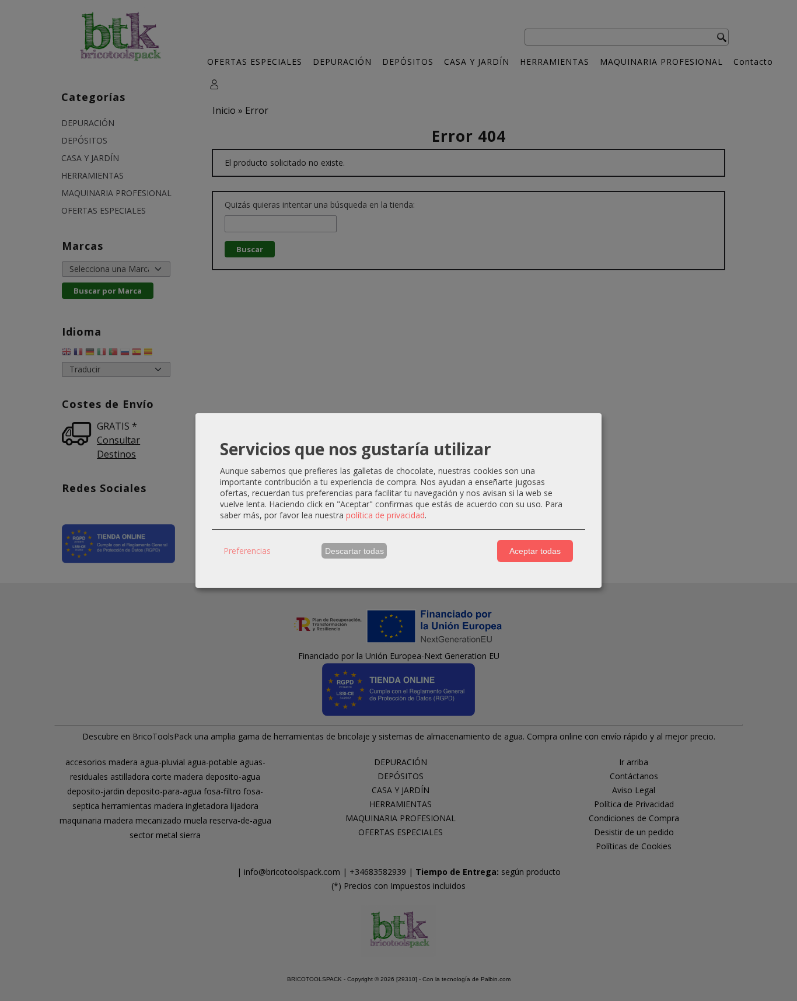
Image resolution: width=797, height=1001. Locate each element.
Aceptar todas (535, 551)
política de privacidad (385, 515)
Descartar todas (354, 551)
